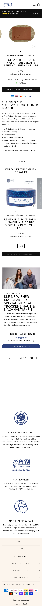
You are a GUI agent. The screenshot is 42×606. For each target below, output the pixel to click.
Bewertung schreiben (21, 346)
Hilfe (20, 549)
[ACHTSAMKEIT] (21, 465)
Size (21, 241)
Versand (21, 161)
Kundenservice (20, 570)
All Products (30, 55)
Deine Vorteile (20, 577)
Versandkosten (26, 74)
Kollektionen (19, 55)
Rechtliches (20, 556)
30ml (21, 246)
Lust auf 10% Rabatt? (20, 563)
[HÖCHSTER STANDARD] (21, 418)
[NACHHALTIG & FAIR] (21, 506)
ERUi (20, 542)
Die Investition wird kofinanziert (20, 585)
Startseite (10, 55)
